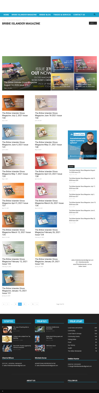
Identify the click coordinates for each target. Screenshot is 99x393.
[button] (94, 15)
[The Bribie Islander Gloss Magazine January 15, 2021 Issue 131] (16, 278)
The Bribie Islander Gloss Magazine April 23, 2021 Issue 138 (48, 173)
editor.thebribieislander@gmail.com (82, 260)
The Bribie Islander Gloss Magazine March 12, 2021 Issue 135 (16, 232)
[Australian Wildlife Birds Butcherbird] (40, 329)
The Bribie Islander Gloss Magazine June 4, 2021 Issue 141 (15, 144)
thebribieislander (83, 262)
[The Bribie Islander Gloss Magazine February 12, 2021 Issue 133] (16, 249)
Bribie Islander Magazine (24, 14)
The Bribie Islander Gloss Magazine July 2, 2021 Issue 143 (15, 115)
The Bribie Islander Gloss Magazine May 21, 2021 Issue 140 (48, 144)
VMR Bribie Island (51, 345)
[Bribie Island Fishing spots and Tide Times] (37, 339)
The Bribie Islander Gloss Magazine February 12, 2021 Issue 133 (14, 261)
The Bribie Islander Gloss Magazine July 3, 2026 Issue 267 (81, 195)
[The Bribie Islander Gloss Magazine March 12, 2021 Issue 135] (16, 220)
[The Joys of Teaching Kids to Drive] (7, 329)
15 (32, 304)
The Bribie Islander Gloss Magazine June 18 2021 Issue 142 (48, 115)
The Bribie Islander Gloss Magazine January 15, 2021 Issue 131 (14, 290)
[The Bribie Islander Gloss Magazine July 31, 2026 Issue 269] (62, 64)
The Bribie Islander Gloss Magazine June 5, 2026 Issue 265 (82, 211)
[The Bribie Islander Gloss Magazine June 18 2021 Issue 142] (49, 103)
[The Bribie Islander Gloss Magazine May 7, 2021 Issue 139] (16, 161)
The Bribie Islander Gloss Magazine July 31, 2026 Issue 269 (82, 179)
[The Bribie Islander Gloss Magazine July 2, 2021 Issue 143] (16, 103)
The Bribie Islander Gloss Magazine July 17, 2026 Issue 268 (82, 187)
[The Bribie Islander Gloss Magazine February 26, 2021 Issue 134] (49, 220)
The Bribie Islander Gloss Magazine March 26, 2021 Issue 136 (49, 203)
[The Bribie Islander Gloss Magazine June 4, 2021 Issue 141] (16, 132)
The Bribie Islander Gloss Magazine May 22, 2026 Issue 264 (82, 219)
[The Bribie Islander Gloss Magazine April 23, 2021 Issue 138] (49, 161)
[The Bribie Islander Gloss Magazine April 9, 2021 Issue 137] (16, 190)
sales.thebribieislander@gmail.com (47, 365)
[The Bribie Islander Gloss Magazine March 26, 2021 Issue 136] (49, 190)
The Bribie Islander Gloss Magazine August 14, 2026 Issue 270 (82, 171)
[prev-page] (3, 304)
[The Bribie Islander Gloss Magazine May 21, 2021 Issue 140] (49, 132)
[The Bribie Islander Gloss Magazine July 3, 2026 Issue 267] (62, 81)
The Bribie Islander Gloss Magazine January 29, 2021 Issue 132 (47, 261)
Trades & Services (62, 14)
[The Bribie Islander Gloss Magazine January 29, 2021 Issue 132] (49, 249)
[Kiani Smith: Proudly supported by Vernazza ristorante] (7, 348)
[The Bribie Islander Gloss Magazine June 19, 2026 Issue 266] (85, 81)
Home (6, 14)
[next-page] (37, 304)
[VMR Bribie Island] (40, 348)
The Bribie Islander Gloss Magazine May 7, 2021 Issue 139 (15, 173)
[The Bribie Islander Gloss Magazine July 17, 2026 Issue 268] (85, 64)
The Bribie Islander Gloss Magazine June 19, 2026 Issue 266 (82, 203)
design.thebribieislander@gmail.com (80, 366)
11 (24, 304)
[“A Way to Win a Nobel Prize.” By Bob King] (7, 339)
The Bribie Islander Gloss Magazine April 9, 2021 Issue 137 (15, 203)
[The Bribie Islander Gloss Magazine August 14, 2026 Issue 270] (26, 77)
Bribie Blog (45, 14)
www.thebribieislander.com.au (82, 264)
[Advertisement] (49, 41)
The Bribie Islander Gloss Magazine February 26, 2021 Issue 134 (47, 232)
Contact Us (79, 14)
